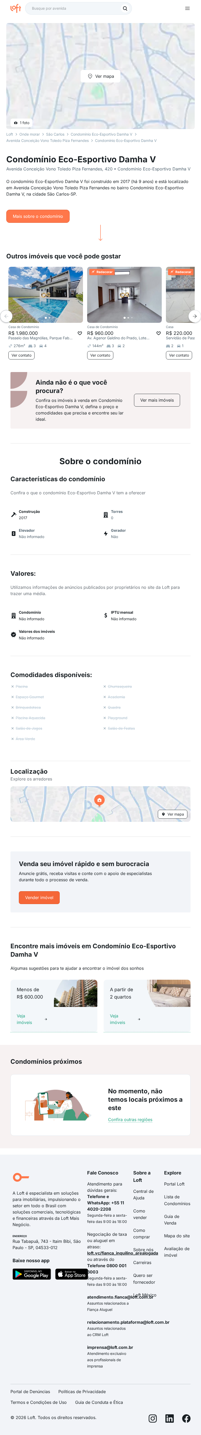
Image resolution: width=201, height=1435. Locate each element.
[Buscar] (125, 8)
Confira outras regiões (130, 1119)
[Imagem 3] (53, 317)
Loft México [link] (145, 1295)
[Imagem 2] (49, 318)
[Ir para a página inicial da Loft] (17, 8)
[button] (100, 804)
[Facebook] (186, 1419)
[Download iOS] (71, 1275)
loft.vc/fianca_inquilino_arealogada (122, 1253)
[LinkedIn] (169, 1419)
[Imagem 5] (60, 317)
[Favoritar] (80, 333)
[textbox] (78, 8)
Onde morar (29, 134)
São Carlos (55, 134)
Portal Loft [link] (174, 1184)
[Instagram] (153, 1419)
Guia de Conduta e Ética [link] (99, 1402)
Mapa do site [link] (177, 1235)
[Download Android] (32, 1275)
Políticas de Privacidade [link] (82, 1391)
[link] (157, 400)
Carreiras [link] (142, 1262)
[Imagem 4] (56, 317)
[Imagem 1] (46, 318)
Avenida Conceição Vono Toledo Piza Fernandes (47, 140)
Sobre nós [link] (143, 1249)
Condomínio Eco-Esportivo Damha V (101, 134)
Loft (9, 134)
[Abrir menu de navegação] (187, 8)
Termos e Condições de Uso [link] (38, 1402)
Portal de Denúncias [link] (30, 1391)
